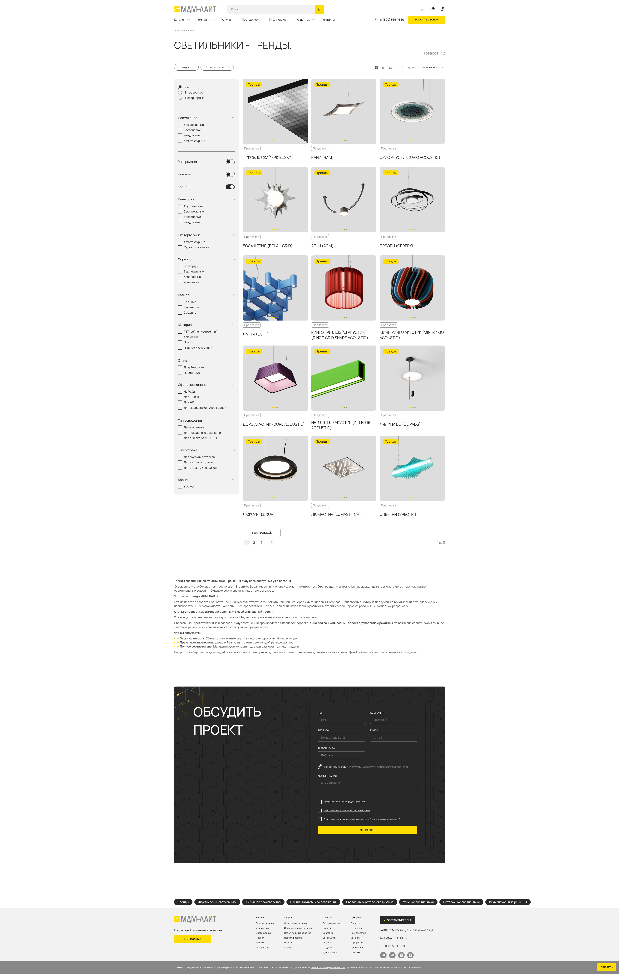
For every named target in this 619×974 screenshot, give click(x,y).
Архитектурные (194, 141)
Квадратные (192, 277)
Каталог (179, 19)
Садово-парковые (196, 247)
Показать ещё (262, 532)
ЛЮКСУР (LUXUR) (259, 514)
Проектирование (293, 937)
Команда (355, 937)
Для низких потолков (198, 462)
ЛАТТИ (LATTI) (256, 334)
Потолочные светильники (461, 902)
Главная (178, 30)
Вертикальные (194, 271)
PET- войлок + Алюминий (200, 331)
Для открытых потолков (200, 468)
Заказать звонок (426, 19)
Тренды (183, 67)
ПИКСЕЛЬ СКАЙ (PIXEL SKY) (268, 157)
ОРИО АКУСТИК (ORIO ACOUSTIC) (410, 157)
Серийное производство (263, 902)
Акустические (193, 206)
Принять (607, 967)
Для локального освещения (203, 433)
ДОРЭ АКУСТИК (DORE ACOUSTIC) (274, 424)
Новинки (184, 174)
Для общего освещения (200, 438)
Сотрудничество (331, 923)
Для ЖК (189, 402)
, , (408, 930)
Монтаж (288, 942)
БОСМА (189, 487)
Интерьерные (193, 92)
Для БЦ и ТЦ (192, 397)
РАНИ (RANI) (322, 157)
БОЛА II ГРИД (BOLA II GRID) (267, 245)
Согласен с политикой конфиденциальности (344, 802)
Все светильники (265, 923)
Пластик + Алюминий (198, 348)
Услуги (226, 19)
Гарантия (327, 942)
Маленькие (191, 307)
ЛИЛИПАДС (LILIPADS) (400, 424)
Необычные (192, 373)
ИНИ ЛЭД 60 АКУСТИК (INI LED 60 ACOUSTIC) (341, 425)
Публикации (277, 19)
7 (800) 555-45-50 (392, 946)
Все (186, 87)
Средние (190, 312)
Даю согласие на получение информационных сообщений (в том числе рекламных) (362, 819)
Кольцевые (191, 282)
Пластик (189, 342)
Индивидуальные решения (508, 902)
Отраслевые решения (295, 923)
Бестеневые (192, 130)
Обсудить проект (399, 920)
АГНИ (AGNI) (322, 245)
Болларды (191, 266)
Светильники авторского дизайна (369, 902)
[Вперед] (272, 543)
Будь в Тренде (330, 952)
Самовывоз (329, 937)
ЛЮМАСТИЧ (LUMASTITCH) (336, 514)
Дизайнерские (194, 367)
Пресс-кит (356, 952)
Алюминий (191, 337)
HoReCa (189, 391)
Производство (358, 932)
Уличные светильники (418, 902)
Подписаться (192, 939)
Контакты (328, 19)
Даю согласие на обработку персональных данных (347, 810)
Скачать (327, 928)
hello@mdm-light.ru (393, 938)
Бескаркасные (194, 125)
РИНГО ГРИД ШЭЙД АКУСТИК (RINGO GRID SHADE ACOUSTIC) (339, 335)
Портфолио (250, 19)
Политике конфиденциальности (328, 967)
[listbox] (432, 67)
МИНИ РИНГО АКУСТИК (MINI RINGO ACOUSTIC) (412, 335)
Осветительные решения (297, 932)
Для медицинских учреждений (205, 408)
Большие (190, 302)
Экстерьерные (194, 98)
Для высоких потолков (199, 457)
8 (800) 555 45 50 (392, 19)
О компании (356, 928)
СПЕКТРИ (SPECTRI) (398, 514)
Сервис (288, 947)
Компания (203, 19)
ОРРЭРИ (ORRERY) (396, 245)
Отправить (367, 830)
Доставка (328, 932)
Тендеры (327, 947)
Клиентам (303, 19)
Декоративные (194, 427)
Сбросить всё (214, 67)
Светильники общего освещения (313, 902)
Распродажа (187, 161)
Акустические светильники (217, 902)
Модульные (192, 135)
